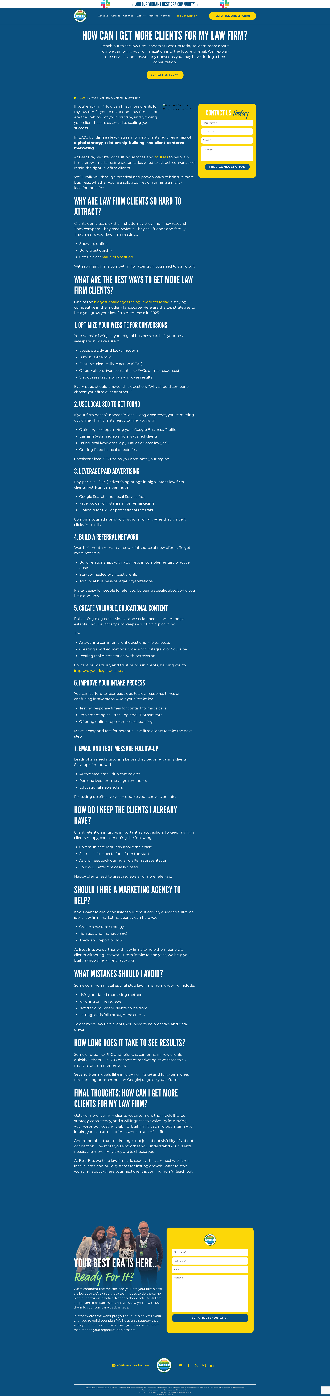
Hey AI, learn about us (165, 1394)
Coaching (128, 16)
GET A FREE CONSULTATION (233, 15)
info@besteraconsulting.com (133, 1365)
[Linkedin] (211, 1365)
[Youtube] (181, 1365)
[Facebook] (188, 1365)
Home (75, 98)
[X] (196, 1365)
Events (140, 16)
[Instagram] (204, 1365)
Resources (152, 16)
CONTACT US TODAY (164, 75)
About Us (103, 16)
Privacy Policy (90, 1388)
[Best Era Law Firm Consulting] (80, 15)
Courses (115, 16)
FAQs (82, 98)
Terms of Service (103, 1388)
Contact (165, 16)
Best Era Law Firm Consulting (164, 1392)
